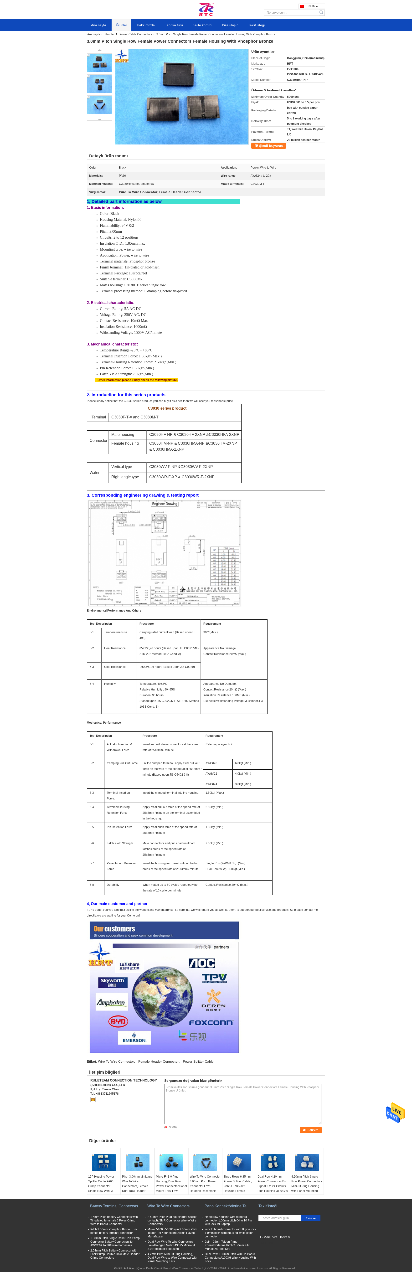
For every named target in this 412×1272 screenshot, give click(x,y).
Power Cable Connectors (135, 34)
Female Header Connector (158, 1061)
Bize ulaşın (230, 25)
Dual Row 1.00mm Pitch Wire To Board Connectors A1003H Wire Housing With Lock (230, 1257)
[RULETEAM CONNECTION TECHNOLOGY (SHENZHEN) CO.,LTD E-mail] (93, 1099)
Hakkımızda (146, 25)
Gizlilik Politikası (124, 1268)
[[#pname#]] (181, 96)
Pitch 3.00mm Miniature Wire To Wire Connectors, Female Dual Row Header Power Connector (137, 1186)
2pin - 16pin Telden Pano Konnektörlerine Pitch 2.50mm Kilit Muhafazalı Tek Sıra (227, 1245)
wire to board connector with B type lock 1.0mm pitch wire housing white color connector (230, 1233)
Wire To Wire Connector (116, 1061)
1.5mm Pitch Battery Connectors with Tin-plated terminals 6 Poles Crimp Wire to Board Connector (114, 1220)
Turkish (310, 6)
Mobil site (267, 1243)
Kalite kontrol (202, 25)
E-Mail (265, 1237)
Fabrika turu (174, 25)
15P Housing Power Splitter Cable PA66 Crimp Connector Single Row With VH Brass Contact (101, 1186)
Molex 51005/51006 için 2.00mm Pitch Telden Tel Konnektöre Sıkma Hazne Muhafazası (172, 1233)
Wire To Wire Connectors (168, 1206)
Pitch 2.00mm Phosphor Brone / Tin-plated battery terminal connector (113, 1231)
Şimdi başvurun (271, 146)
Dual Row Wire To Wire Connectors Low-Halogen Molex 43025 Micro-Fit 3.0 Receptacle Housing (171, 1245)
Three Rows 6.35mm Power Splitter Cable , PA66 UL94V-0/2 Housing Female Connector (238, 1186)
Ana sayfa (98, 25)
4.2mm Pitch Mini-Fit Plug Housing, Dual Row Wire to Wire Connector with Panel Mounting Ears (172, 1257)
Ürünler (121, 25)
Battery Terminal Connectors (114, 1206)
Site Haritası (281, 1237)
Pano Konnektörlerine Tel (226, 1206)
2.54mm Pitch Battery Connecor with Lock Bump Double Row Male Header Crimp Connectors (114, 1254)
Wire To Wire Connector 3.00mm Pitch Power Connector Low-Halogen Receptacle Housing (205, 1186)
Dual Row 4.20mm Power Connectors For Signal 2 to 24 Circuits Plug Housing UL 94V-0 (273, 1184)
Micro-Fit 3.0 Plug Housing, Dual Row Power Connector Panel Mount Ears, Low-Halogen (171, 1186)
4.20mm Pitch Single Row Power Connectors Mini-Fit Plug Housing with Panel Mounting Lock (306, 1186)
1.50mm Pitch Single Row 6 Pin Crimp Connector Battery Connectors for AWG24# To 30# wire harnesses (115, 1241)
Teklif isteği (256, 25)
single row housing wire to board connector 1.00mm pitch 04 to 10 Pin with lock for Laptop (228, 1220)
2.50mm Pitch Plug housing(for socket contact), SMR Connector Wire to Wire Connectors (172, 1220)
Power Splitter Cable (198, 1061)
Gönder (311, 1218)
